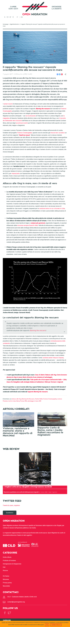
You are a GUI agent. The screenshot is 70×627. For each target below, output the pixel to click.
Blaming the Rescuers (28, 399)
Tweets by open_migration (11, 505)
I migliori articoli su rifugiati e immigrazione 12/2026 (28, 487)
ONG (25, 401)
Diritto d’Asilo (7, 557)
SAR (40, 401)
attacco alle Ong (16, 399)
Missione (6, 579)
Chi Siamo (6, 576)
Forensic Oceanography (50, 399)
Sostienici (9, 513)
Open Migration (34, 8)
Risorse (5, 570)
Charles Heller (39, 399)
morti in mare (12, 401)
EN (22, 17)
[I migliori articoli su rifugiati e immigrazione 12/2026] (35, 468)
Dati (4, 567)
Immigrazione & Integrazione (12, 564)
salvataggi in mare (33, 401)
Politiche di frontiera (9, 560)
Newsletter (6, 586)
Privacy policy (7, 583)
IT (17, 17)
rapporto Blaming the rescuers (37, 392)
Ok (47, 624)
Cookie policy (55, 624)
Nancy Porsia (20, 401)
